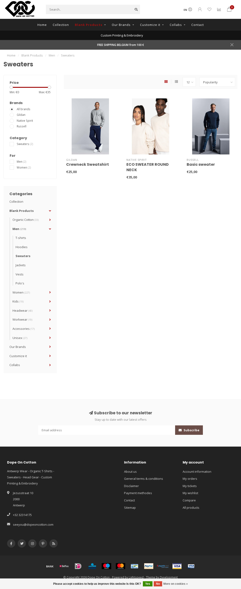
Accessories (23, 329)
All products (191, 507)
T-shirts (21, 238)
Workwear (22, 319)
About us (130, 471)
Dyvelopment (169, 577)
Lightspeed (136, 577)
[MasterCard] (120, 566)
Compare (189, 500)
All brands (23, 109)
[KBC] (92, 566)
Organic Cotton (25, 220)
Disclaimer (131, 486)
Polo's (20, 283)
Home (42, 25)
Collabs (176, 25)
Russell (21, 126)
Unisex (19, 338)
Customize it (150, 25)
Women (24, 167)
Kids (18, 301)
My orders (190, 478)
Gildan (21, 115)
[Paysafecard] (163, 566)
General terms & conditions (143, 478)
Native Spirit (25, 120)
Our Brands (121, 25)
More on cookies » (175, 583)
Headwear (22, 310)
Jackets (21, 265)
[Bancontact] (135, 566)
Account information (197, 471)
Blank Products (88, 25)
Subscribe (191, 430)
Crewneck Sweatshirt (87, 164)
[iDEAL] (78, 566)
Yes (147, 583)
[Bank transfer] (50, 566)
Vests (20, 274)
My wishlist (190, 493)
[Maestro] (106, 566)
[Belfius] (64, 566)
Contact (197, 25)
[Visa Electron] (191, 566)
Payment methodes (138, 493)
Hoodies (22, 247)
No (158, 583)
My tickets (190, 486)
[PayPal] (149, 566)
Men (21, 161)
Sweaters (25, 144)
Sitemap (130, 507)
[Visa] (177, 566)
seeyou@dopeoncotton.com (33, 524)
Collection (61, 25)
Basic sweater (201, 164)
